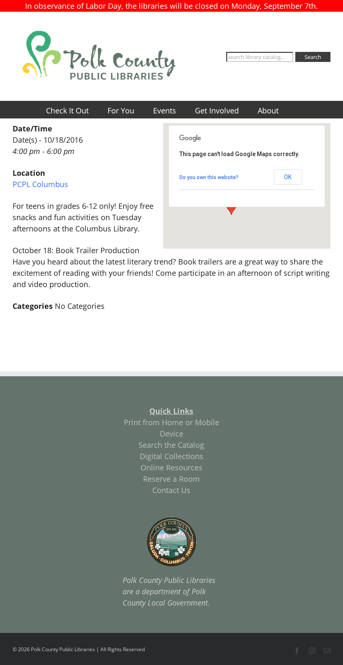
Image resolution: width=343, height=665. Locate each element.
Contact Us (171, 490)
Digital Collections (171, 456)
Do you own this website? (208, 177)
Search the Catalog (171, 445)
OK (288, 177)
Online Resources (171, 467)
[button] (231, 207)
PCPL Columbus (40, 184)
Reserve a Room (171, 479)
